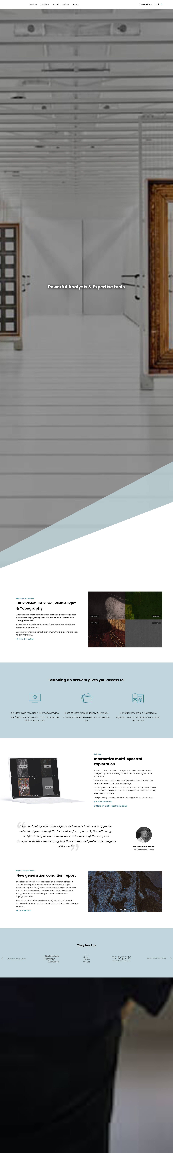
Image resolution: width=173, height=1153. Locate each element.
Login (158, 4)
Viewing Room (146, 4)
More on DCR (24, 910)
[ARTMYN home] (18, 4)
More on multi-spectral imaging (111, 806)
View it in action (26, 639)
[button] (2, 958)
